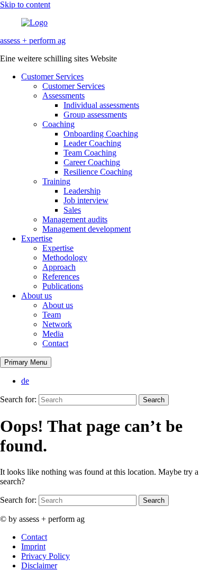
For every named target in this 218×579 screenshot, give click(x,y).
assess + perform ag (33, 40)
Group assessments (95, 114)
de (25, 380)
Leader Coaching (92, 143)
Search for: (18, 399)
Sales (72, 209)
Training (56, 181)
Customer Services (52, 76)
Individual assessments (101, 105)
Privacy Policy (45, 555)
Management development (86, 228)
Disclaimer (39, 565)
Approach (59, 267)
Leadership (82, 190)
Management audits (74, 219)
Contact (55, 343)
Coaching (58, 124)
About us (36, 295)
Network (57, 324)
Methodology (64, 257)
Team (51, 314)
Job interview (85, 200)
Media (52, 333)
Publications (62, 286)
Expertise (36, 238)
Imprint (33, 546)
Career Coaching (91, 162)
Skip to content (25, 4)
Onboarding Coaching (100, 133)
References (60, 276)
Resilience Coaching (97, 171)
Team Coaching (89, 152)
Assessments (63, 95)
